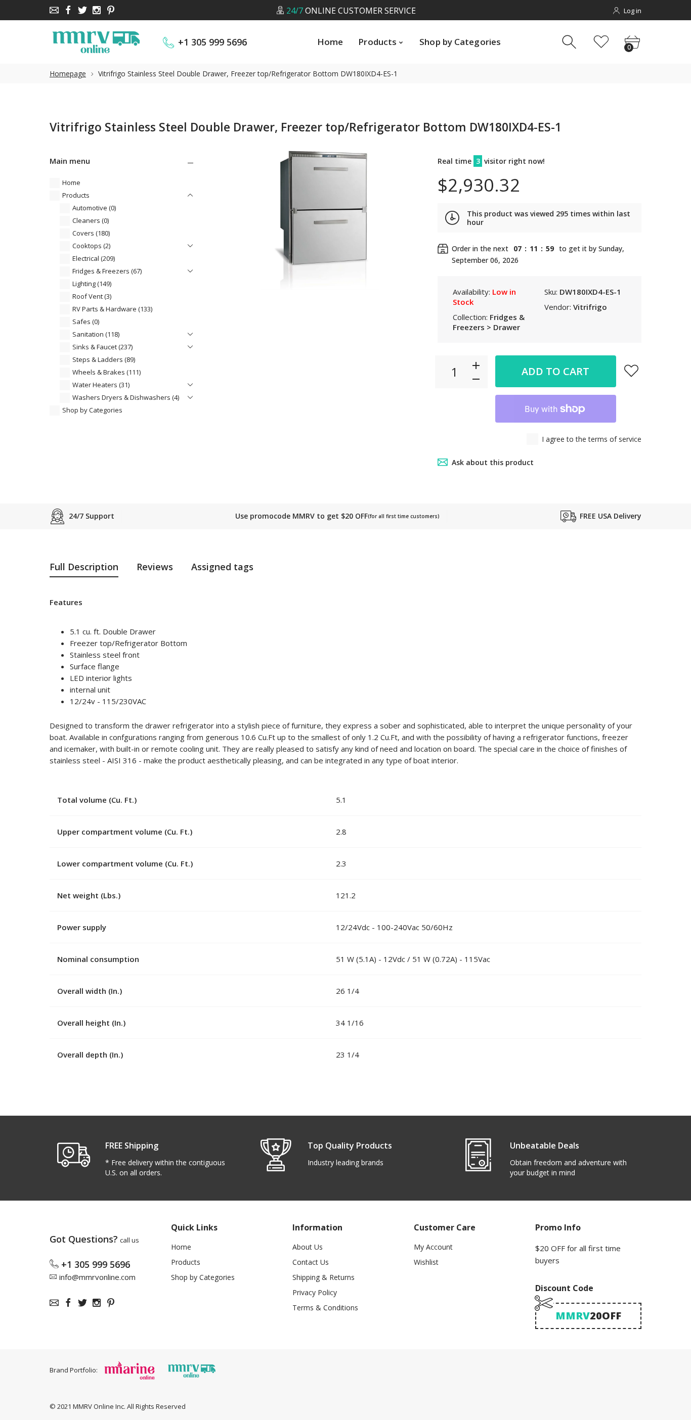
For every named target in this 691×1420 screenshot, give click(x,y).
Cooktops (91, 245)
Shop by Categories (92, 410)
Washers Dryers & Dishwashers (125, 397)
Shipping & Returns (323, 1277)
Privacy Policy (314, 1292)
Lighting (91, 283)
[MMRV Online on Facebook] (68, 10)
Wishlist (426, 1262)
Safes (85, 321)
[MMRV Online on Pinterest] (111, 10)
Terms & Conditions (325, 1307)
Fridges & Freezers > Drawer (489, 322)
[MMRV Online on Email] (54, 10)
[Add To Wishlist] (631, 370)
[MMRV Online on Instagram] (97, 10)
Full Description (84, 567)
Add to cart (555, 371)
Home (71, 182)
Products (76, 195)
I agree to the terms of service (591, 439)
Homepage (68, 73)
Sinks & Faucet (102, 346)
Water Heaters (100, 384)
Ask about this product (493, 462)
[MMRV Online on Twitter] (82, 10)
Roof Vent (91, 296)
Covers (91, 233)
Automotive (94, 207)
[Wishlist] (601, 42)
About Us (307, 1247)
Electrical (93, 258)
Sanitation (95, 334)
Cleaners (90, 220)
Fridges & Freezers (107, 271)
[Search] (570, 42)
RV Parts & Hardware (112, 308)
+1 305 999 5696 (212, 42)
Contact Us (310, 1262)
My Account (433, 1247)
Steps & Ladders (103, 359)
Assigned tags (222, 567)
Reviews (155, 567)
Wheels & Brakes (106, 372)
